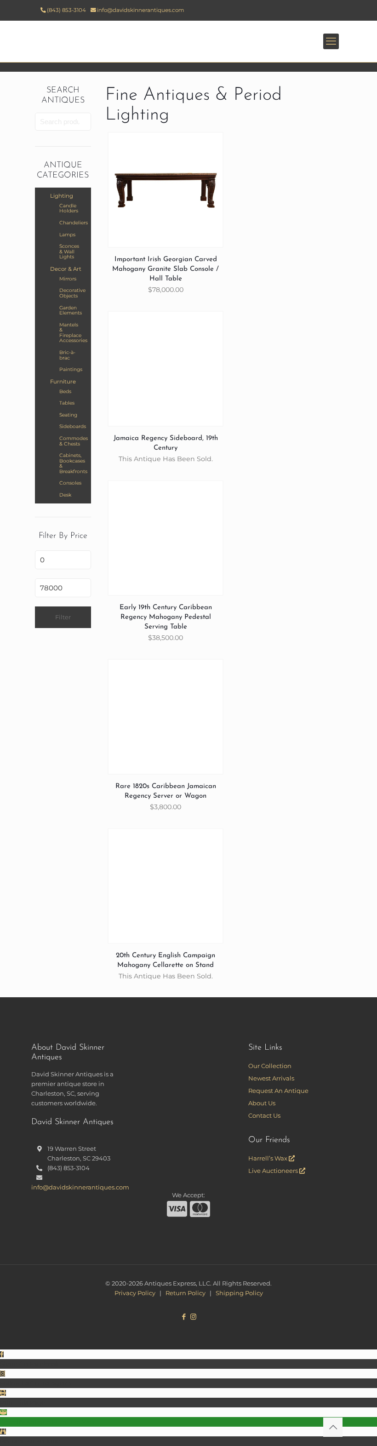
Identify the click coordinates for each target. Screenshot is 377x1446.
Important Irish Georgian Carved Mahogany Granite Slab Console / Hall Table (165, 269)
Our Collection (269, 1065)
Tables (66, 403)
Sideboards (70, 426)
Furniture (63, 381)
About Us (261, 1103)
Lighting (61, 196)
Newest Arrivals (271, 1078)
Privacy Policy (134, 1293)
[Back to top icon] (333, 1427)
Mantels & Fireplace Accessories (70, 333)
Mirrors (67, 279)
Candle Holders (68, 208)
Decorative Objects (70, 293)
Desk (65, 495)
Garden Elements (70, 310)
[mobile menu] (331, 41)
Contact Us (264, 1115)
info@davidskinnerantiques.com (140, 10)
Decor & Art (65, 269)
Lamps (67, 235)
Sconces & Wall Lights (69, 251)
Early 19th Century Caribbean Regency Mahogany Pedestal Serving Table (166, 617)
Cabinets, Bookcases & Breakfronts (70, 463)
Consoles (70, 483)
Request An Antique (278, 1090)
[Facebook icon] (183, 1316)
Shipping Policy (239, 1293)
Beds (65, 391)
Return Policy (186, 1293)
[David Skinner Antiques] (188, 41)
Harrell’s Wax (268, 1158)
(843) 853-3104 (66, 10)
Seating (68, 415)
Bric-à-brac (67, 355)
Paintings (70, 369)
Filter (63, 617)
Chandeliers (70, 223)
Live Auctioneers (273, 1170)
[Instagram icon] (193, 1316)
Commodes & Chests (70, 441)
